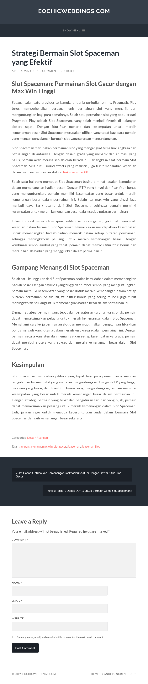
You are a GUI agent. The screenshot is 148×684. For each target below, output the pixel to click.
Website (18, 618)
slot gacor (60, 446)
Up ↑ (133, 674)
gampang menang (30, 446)
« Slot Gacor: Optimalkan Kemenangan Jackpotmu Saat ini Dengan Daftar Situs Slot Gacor (68, 474)
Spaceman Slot (90, 446)
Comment (20, 539)
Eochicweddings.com (74, 11)
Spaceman (73, 446)
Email (17, 600)
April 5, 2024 (21, 71)
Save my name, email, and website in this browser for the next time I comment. (60, 637)
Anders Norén (115, 674)
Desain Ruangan (37, 437)
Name (17, 582)
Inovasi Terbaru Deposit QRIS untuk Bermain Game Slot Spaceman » (89, 490)
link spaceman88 (75, 172)
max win (47, 446)
